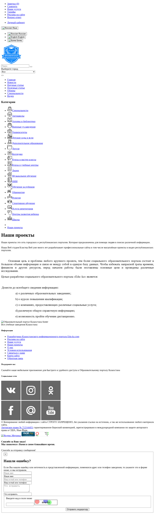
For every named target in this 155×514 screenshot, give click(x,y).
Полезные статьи (16, 88)
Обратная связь (15, 358)
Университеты (19, 132)
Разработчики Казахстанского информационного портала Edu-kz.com (43, 336)
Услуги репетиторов (22, 208)
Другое (16, 148)
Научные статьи (15, 85)
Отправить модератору (77, 509)
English (21, 37)
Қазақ (19, 40)
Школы (16, 219)
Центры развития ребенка (25, 214)
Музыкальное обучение (24, 176)
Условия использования (19, 350)
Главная (11, 79)
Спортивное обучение (23, 203)
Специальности (15, 93)
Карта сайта (13, 355)
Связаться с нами (16, 353)
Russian (22, 34)
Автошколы (18, 116)
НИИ (15, 181)
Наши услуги (14, 342)
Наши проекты (15, 227)
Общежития (18, 192)
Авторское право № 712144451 (17, 427)
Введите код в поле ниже (19, 498)
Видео (10, 96)
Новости (11, 82)
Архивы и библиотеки (23, 121)
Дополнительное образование (27, 143)
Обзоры (11, 90)
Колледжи (17, 154)
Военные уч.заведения (23, 127)
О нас (10, 347)
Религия (16, 198)
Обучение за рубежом (23, 187)
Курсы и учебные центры (25, 165)
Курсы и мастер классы (24, 159)
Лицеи (15, 170)
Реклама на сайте (16, 339)
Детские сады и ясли (22, 137)
